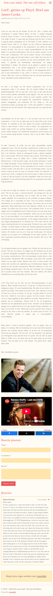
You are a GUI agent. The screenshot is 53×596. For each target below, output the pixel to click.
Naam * (4, 445)
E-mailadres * (6, 456)
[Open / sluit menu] (50, 2)
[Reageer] (48, 500)
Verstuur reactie (8, 483)
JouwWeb (41, 576)
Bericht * (4, 466)
